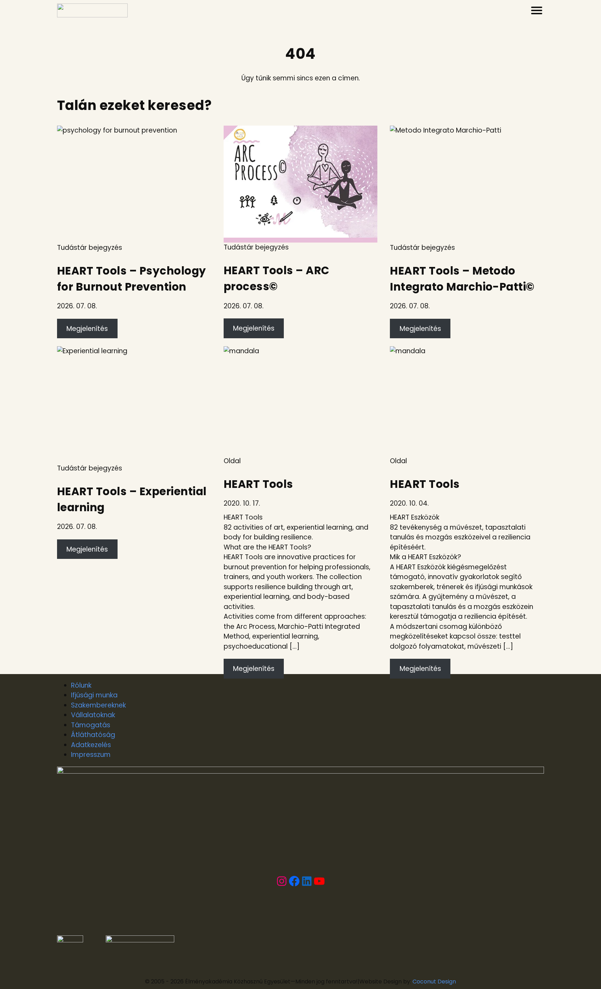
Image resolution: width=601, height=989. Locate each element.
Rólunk (81, 685)
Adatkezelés (91, 745)
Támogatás (90, 725)
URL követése (78, 130)
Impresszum (91, 754)
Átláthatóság (93, 734)
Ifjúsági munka (94, 695)
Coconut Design (434, 982)
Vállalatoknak (93, 715)
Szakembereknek (98, 705)
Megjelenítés (87, 328)
